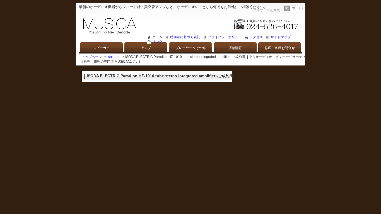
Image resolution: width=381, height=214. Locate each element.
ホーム (157, 37)
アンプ (146, 48)
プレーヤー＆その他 (190, 48)
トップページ (92, 57)
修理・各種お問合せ (280, 48)
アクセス (256, 37)
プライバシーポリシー (225, 37)
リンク (157, 41)
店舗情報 (235, 48)
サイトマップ (281, 37)
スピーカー (101, 48)
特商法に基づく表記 (185, 37)
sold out (114, 57)
